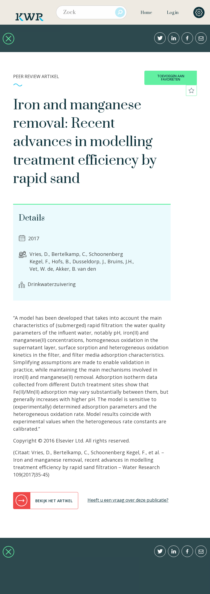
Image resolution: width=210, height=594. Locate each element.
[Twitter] (160, 38)
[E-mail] (201, 38)
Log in (173, 12)
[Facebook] (187, 38)
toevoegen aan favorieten (170, 78)
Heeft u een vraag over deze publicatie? (128, 500)
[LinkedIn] (173, 38)
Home (146, 12)
